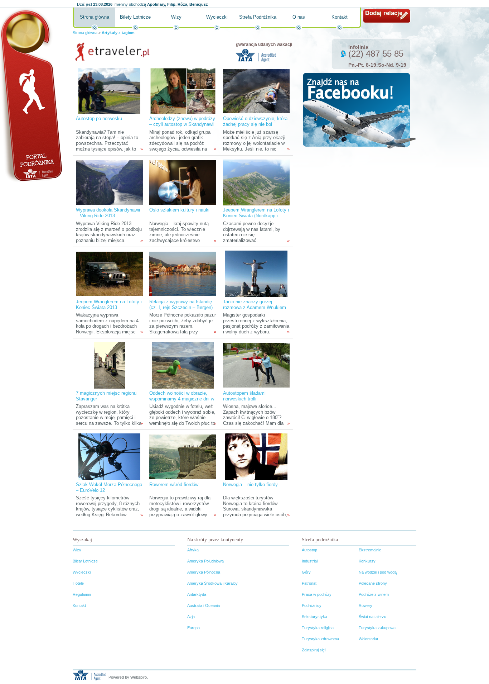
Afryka (193, 550)
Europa (193, 628)
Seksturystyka (314, 616)
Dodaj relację (383, 13)
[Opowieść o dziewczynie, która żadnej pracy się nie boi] (256, 90)
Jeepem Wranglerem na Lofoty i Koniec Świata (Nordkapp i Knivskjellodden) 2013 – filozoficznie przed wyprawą (256, 218)
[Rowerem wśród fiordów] (182, 456)
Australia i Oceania (203, 605)
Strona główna (94, 17)
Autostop (309, 550)
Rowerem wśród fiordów (173, 484)
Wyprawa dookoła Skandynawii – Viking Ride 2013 (108, 212)
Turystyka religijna (318, 628)
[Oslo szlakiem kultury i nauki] (182, 182)
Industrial (310, 561)
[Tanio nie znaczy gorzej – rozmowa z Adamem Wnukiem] (256, 273)
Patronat (309, 583)
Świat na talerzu (372, 616)
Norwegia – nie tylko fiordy (250, 484)
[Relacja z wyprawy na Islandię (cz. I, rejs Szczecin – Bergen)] (182, 273)
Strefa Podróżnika (257, 17)
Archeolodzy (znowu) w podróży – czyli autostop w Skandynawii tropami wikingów (182, 124)
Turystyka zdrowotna (320, 639)
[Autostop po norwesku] (109, 90)
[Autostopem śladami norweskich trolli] (256, 365)
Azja (191, 616)
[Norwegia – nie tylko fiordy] (256, 456)
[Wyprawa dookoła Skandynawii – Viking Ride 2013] (109, 182)
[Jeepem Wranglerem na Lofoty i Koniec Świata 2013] (109, 273)
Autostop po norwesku (99, 118)
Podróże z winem (374, 594)
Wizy (176, 17)
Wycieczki (217, 17)
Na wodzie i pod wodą (378, 572)
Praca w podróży (316, 594)
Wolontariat (368, 639)
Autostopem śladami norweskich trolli (244, 396)
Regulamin (82, 594)
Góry (306, 572)
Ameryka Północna (203, 572)
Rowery (365, 605)
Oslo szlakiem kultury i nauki (179, 210)
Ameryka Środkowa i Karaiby (212, 583)
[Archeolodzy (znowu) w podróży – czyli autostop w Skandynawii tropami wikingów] (183, 90)
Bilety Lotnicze (135, 17)
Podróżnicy (311, 605)
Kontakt (339, 17)
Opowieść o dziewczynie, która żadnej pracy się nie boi (255, 121)
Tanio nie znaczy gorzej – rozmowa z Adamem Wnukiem (254, 304)
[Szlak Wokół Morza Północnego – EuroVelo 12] (109, 456)
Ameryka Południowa (205, 561)
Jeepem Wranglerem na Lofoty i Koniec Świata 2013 (109, 304)
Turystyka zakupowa (377, 628)
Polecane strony (373, 583)
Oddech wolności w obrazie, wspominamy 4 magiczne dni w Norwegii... (181, 398)
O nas (298, 17)
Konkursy (367, 561)
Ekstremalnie (370, 550)
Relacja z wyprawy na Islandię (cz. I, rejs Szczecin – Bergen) (181, 304)
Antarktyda (196, 594)
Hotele (78, 583)
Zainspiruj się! (314, 650)
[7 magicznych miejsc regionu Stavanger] (109, 365)
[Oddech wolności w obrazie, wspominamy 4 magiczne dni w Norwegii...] (183, 365)
